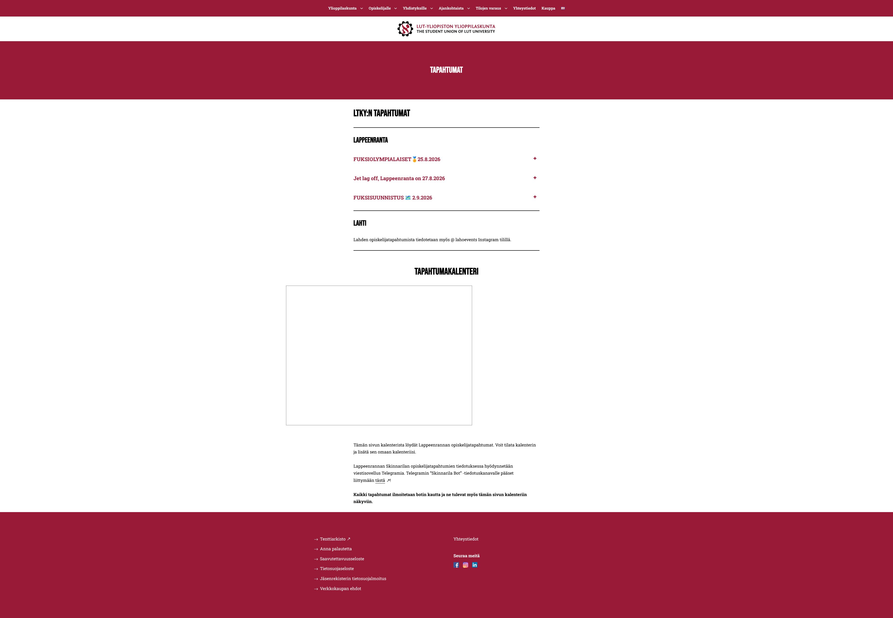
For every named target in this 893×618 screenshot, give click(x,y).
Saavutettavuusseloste (342, 558)
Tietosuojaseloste (337, 568)
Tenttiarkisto (333, 539)
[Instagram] (465, 565)
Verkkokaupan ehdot (340, 588)
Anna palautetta (336, 548)
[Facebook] (456, 565)
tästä (380, 480)
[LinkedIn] (475, 565)
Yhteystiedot (465, 539)
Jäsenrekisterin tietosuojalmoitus (353, 578)
